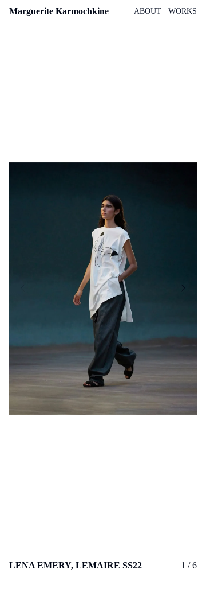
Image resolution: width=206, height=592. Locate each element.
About (147, 11)
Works (182, 11)
